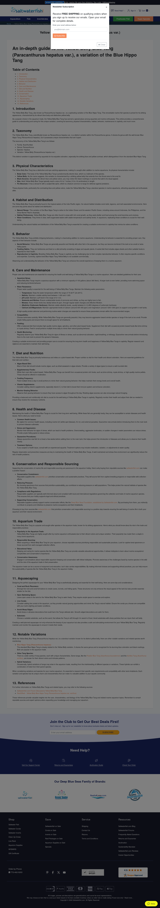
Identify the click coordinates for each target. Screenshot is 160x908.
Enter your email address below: (64, 25)
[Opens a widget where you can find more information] (151, 904)
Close (102, 44)
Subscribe (60, 35)
